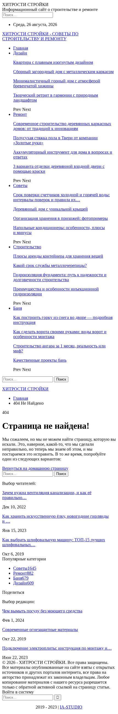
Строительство (27, 246)
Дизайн (20, 53)
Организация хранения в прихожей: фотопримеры (60, 218)
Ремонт (20, 114)
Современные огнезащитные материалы (40, 629)
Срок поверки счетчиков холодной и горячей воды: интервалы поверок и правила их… (61, 197)
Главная (20, 48)
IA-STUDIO (71, 707)
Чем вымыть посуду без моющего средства (42, 611)
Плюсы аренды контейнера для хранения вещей (58, 256)
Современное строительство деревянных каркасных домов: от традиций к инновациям (62, 126)
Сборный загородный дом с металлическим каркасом (63, 71)
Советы (20, 185)
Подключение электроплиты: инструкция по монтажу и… (57, 648)
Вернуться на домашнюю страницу (35, 468)
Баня (17, 308)
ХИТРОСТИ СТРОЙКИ (25, 389)
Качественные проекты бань (39, 360)
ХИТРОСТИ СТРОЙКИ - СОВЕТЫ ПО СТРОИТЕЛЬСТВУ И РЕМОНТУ (40, 36)
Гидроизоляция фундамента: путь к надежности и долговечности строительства (59, 277)
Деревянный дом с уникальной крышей (50, 209)
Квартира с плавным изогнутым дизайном (53, 62)
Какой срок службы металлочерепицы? (50, 265)
